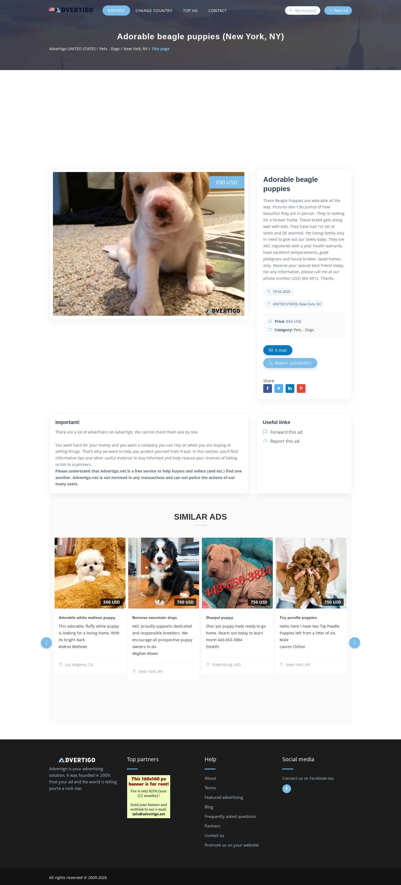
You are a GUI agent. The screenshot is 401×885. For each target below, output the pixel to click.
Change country (154, 10)
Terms (210, 787)
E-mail (280, 350)
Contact (217, 10)
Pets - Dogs (304, 329)
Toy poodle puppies (298, 617)
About (210, 778)
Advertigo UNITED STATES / (73, 48)
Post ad (340, 10)
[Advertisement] (200, 111)
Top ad (190, 10)
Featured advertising (224, 797)
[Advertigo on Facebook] (286, 788)
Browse (116, 10)
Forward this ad (286, 432)
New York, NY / (137, 48)
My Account (305, 10)
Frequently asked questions (230, 816)
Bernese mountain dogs (154, 617)
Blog (209, 806)
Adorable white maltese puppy (87, 617)
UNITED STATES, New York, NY (296, 304)
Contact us (214, 835)
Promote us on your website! (232, 845)
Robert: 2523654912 (293, 363)
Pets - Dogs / (111, 48)
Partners (212, 826)
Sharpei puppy (219, 617)
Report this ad (284, 441)
